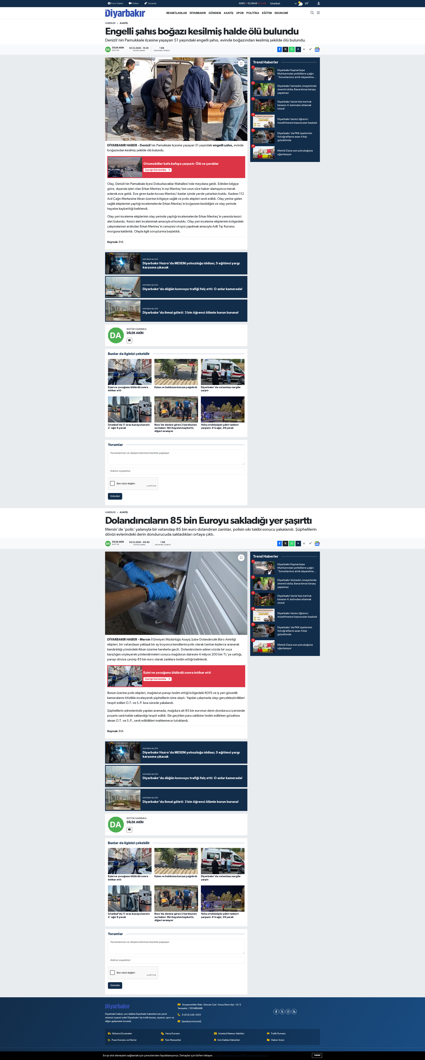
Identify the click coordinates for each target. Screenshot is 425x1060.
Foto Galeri (117, 3)
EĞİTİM (267, 13)
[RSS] (294, 1011)
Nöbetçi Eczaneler (122, 1033)
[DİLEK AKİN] (116, 335)
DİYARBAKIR (198, 13)
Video (135, 3)
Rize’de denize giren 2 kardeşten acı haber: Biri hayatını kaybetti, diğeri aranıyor (175, 427)
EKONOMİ (281, 13)
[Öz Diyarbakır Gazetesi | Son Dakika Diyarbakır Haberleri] (125, 13)
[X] (282, 1011)
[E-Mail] (129, 340)
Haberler (110, 23)
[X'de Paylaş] (285, 49)
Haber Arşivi (277, 1040)
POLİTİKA (252, 13)
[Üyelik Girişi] (317, 3)
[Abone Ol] (317, 49)
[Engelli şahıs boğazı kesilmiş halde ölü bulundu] (176, 99)
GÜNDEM (215, 13)
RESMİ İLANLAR (176, 13)
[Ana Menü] (318, 13)
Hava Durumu (173, 1033)
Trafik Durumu (278, 1033)
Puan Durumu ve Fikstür (124, 1040)
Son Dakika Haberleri (228, 1040)
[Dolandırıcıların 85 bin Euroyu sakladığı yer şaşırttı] (176, 593)
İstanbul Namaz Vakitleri (231, 1033)
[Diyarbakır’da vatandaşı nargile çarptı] (223, 372)
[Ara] (312, 13)
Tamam (317, 1055)
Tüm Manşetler (173, 1040)
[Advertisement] (285, 188)
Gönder (115, 496)
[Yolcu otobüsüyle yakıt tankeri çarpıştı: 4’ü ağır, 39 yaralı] (223, 409)
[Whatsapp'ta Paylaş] (292, 49)
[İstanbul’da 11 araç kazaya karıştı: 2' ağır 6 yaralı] (130, 409)
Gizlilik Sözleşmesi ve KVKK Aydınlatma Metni (241, 1055)
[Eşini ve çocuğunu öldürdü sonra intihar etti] (130, 372)
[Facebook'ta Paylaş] (279, 49)
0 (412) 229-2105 (191, 1015)
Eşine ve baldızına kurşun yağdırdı (175, 387)
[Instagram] (288, 1011)
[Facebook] (276, 1011)
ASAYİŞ (228, 13)
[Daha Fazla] (298, 49)
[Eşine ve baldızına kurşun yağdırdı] (176, 372)
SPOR (240, 13)
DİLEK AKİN (135, 333)
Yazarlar (152, 3)
